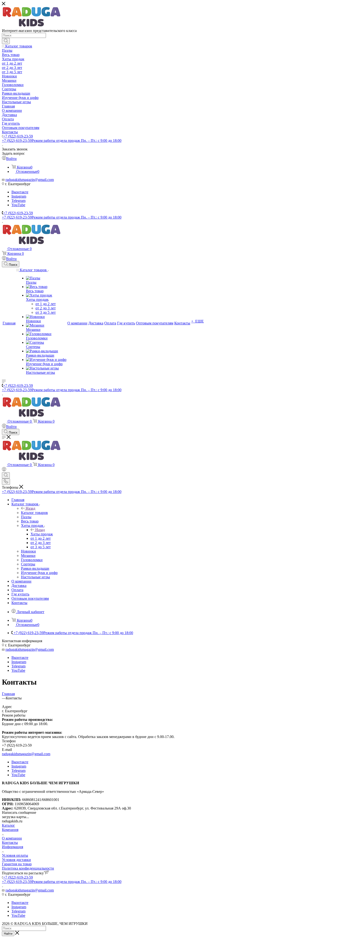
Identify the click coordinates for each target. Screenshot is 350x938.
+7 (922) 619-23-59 (18, 136)
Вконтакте (19, 192)
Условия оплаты (15, 855)
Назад (30, 508)
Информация (12, 847)
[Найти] (6, 41)
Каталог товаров (34, 513)
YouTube (18, 205)
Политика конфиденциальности (28, 868)
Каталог (8, 825)
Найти (8, 933)
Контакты (10, 843)
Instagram (18, 196)
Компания (10, 830)
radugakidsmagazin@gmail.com (29, 180)
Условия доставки (16, 860)
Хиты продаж (41, 534)
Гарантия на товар (17, 864)
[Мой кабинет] (4, 470)
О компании (12, 838)
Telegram (18, 201)
